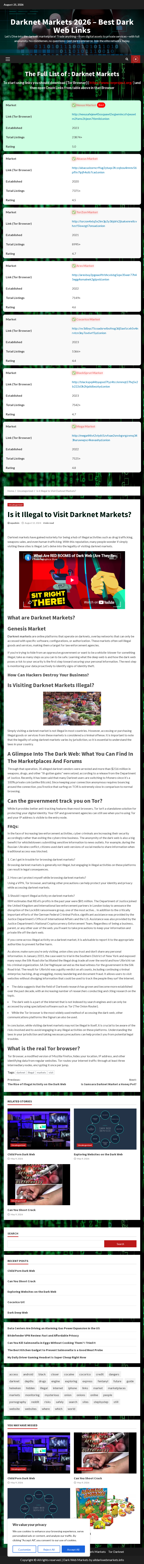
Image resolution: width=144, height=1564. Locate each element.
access (13, 1374)
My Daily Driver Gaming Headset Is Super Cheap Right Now (47, 1357)
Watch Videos (135, 59)
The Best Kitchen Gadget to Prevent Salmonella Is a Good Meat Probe (55, 1350)
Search (13, 1233)
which (58, 1408)
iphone (72, 1388)
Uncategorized (15, 505)
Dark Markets (96, 1551)
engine (55, 1381)
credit (100, 1374)
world (71, 1408)
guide (130, 1381)
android (28, 1374)
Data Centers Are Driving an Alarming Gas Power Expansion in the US (54, 1328)
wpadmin (14, 523)
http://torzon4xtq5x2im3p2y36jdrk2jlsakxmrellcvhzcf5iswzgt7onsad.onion (104, 223)
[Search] (127, 59)
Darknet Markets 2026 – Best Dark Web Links (72, 26)
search (73, 1402)
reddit (35, 1402)
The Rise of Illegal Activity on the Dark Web (37, 1082)
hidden (30, 1388)
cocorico (85, 1374)
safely (60, 1402)
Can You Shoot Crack (39, 1184)
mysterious (52, 1395)
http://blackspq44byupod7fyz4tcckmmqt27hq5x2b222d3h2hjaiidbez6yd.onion (105, 384)
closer (55, 1374)
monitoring (32, 1395)
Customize (24, 1549)
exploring (71, 1381)
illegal (31, 1072)
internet (58, 1388)
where (46, 1408)
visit (51, 1072)
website (14, 1408)
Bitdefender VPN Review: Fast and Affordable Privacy (43, 1335)
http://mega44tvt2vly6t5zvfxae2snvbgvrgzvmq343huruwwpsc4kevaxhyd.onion (104, 438)
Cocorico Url (16, 1302)
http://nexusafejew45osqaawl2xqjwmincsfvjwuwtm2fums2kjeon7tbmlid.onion (104, 116)
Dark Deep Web (18, 1312)
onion (67, 1395)
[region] (49, 1537)
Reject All (49, 1549)
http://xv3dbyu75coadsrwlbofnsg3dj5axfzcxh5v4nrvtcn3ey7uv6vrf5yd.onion (105, 331)
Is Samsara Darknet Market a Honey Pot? (108, 1082)
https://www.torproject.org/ (111, 83)
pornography (17, 1402)
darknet (20, 1072)
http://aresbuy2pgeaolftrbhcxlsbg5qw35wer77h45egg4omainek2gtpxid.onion (104, 277)
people (107, 1395)
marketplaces (117, 1388)
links (85, 1388)
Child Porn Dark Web (39, 1129)
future (117, 1381)
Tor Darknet (116, 1551)
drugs (42, 1381)
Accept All (73, 1549)
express (87, 1381)
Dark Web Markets (75, 1560)
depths (29, 1381)
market (98, 1388)
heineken (15, 1388)
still (116, 1402)
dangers (114, 1374)
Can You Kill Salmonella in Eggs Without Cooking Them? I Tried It (52, 1343)
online (94, 1395)
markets (41, 1072)
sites (85, 1402)
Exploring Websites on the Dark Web (105, 1129)
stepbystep (101, 1402)
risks (47, 1402)
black (42, 1374)
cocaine (69, 1374)
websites (31, 1408)
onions (81, 1395)
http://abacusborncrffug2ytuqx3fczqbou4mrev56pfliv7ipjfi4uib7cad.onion (104, 170)
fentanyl (103, 1381)
